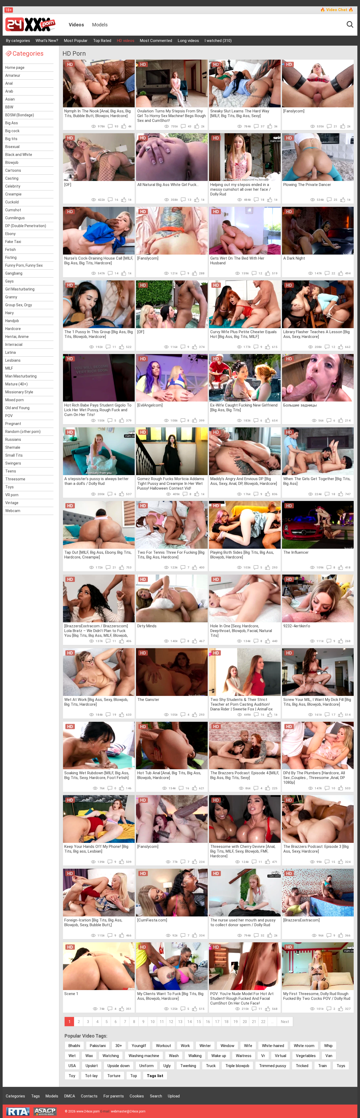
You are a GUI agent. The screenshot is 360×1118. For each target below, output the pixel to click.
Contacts (89, 1096)
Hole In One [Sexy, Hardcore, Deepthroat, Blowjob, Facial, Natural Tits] (241, 630)
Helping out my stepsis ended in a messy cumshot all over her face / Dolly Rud (240, 189)
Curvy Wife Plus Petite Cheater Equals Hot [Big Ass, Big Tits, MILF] (243, 334)
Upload (174, 1096)
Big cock (12, 131)
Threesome (15, 479)
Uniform (146, 1065)
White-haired (273, 1045)
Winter (205, 1045)
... (272, 1021)
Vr (263, 1055)
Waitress (243, 1055)
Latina (10, 352)
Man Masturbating (21, 376)
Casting (11, 178)
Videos (76, 24)
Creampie (13, 194)
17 (217, 1021)
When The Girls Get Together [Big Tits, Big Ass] (317, 481)
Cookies (137, 1096)
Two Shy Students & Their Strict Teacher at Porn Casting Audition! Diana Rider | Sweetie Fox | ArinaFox (241, 704)
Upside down (119, 1065)
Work (185, 1045)
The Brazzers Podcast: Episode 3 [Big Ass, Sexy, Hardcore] (316, 849)
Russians (13, 439)
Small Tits (14, 455)
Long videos (188, 40)
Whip (328, 1045)
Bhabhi (74, 1045)
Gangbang (13, 273)
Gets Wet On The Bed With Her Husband (237, 260)
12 (171, 1021)
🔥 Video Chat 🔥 (336, 9)
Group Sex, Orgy (18, 305)
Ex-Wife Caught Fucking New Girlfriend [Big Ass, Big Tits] (244, 407)
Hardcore (13, 329)
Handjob (12, 321)
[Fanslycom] (293, 111)
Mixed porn (14, 400)
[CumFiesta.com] (152, 920)
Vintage (11, 503)
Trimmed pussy (272, 1065)
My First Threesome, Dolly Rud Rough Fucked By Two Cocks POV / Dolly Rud (316, 996)
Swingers (13, 463)
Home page (15, 67)
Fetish (10, 249)
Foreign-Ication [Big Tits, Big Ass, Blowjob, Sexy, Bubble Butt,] (93, 922)
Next (285, 1021)
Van (328, 1055)
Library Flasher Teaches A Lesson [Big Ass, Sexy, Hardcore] (316, 334)
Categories (15, 1096)
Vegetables (306, 1055)
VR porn (11, 495)
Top (133, 1075)
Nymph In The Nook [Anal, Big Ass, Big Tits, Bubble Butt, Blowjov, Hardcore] (97, 113)
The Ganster (148, 699)
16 (208, 1021)
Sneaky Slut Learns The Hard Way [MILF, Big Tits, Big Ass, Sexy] (239, 113)
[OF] (67, 184)
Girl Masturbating (20, 289)
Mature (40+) (16, 384)
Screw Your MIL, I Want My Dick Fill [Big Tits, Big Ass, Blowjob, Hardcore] (317, 702)
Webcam (12, 511)
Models (100, 24)
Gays (9, 281)
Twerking (188, 1065)
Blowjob (11, 162)
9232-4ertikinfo (296, 626)
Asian (10, 99)
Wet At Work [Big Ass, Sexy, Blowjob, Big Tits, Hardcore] (96, 702)
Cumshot (13, 210)
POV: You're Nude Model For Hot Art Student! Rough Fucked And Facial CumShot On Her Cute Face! (242, 998)
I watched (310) (218, 40)
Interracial (13, 344)
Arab (9, 91)
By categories (18, 40)
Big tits (11, 139)
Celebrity (12, 186)
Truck (211, 1065)
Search (156, 1096)
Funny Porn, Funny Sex (24, 265)
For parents (114, 1096)
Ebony (10, 234)
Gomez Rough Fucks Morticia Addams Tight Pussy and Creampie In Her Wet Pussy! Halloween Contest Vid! (170, 483)
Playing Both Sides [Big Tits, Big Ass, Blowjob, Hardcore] (242, 555)
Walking (195, 1055)
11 (162, 1021)
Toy (72, 1075)
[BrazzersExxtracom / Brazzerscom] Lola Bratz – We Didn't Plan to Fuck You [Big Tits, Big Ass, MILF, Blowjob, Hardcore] (96, 630)
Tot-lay (91, 1075)
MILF (9, 368)
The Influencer (296, 552)
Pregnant (13, 424)
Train (322, 1065)
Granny (11, 297)
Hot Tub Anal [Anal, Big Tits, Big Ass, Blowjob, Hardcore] (169, 775)
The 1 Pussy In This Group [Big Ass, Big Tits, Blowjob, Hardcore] (98, 334)
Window (227, 1045)
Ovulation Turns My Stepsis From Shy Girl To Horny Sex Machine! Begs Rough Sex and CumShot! (171, 115)
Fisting (11, 257)
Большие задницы (300, 405)
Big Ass (11, 123)
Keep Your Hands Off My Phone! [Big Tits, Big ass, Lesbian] (96, 849)
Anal (9, 83)
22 (263, 1021)
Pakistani (98, 1045)
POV (9, 416)
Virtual (280, 1055)
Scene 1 (71, 993)
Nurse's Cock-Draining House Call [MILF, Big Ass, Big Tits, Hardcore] (98, 260)
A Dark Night (294, 258)
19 (235, 1021)
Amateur (12, 75)
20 (245, 1021)
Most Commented (156, 40)
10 (152, 1021)
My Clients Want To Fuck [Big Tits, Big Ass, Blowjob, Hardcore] (170, 996)
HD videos (125, 40)
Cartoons (13, 170)
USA (72, 1065)
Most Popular (75, 40)
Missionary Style (19, 392)
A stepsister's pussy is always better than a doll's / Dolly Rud (96, 481)
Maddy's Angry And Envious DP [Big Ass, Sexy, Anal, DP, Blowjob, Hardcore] (243, 481)
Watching (111, 1055)
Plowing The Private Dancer (307, 184)
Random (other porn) (23, 431)
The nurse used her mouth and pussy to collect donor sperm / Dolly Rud (242, 922)
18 (226, 1021)
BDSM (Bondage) (19, 115)
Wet (72, 1055)
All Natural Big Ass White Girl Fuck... (168, 184)
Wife (248, 1045)
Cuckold (12, 202)
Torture (113, 1075)
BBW (9, 107)
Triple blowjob (237, 1065)
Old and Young (17, 408)
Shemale (12, 447)
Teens (10, 471)
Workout (163, 1045)
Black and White (18, 154)
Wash (174, 1055)
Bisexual (12, 147)
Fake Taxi (13, 242)
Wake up (218, 1055)
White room (304, 1045)
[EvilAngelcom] (150, 405)
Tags (35, 1096)
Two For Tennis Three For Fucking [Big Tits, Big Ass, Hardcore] (171, 555)
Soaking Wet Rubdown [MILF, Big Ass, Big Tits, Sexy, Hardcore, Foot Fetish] (96, 775)
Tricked (302, 1065)
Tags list (155, 1075)
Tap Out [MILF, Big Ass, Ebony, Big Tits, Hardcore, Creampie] (98, 555)
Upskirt (92, 1065)
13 (180, 1021)
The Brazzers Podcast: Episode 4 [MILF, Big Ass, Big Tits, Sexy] (244, 775)
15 (199, 1021)
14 (189, 1021)
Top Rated (102, 40)
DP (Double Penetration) (25, 226)
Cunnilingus (15, 218)
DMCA (69, 1096)
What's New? (47, 40)
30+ (118, 1045)
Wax (89, 1055)
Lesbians (13, 360)
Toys (9, 487)
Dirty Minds (147, 626)
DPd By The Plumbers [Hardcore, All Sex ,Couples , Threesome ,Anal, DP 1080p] (314, 777)
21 (254, 1021)
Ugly (167, 1065)
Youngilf (139, 1045)
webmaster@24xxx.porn (128, 1111)
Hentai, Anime (17, 337)
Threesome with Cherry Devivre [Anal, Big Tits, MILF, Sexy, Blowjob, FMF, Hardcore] (242, 851)
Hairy (9, 313)
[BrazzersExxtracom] (301, 920)
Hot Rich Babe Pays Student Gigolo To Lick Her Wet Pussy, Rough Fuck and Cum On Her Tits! (98, 410)
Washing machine (144, 1055)
